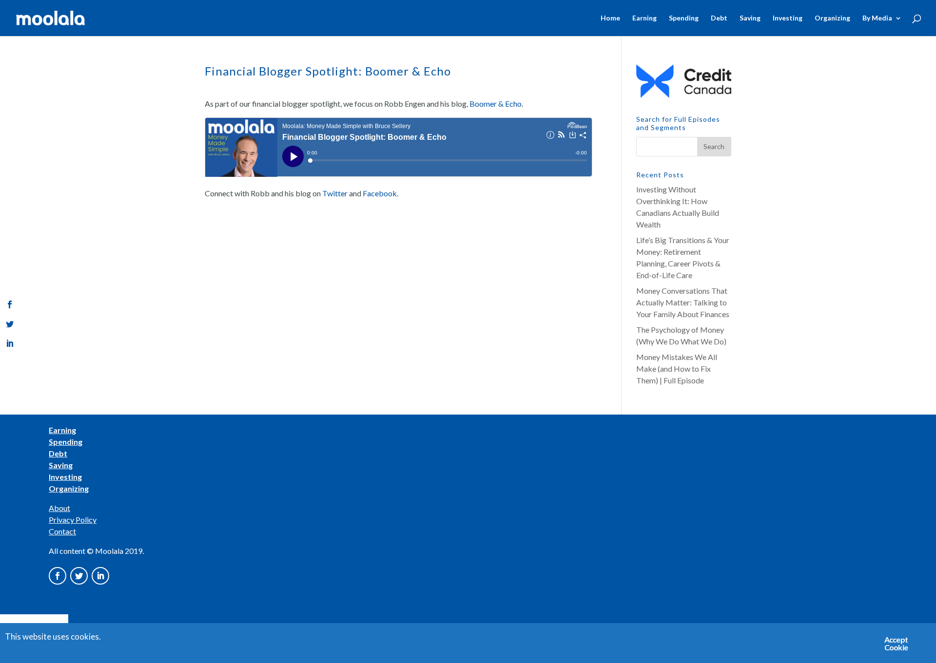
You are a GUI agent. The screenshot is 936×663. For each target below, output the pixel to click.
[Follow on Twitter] (79, 576)
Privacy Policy (73, 519)
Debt (719, 18)
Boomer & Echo (495, 103)
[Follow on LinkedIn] (100, 576)
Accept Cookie (896, 643)
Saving (750, 18)
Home (610, 18)
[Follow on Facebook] (57, 576)
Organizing (832, 18)
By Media (877, 18)
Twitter (335, 193)
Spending (684, 18)
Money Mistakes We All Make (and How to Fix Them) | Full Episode (676, 368)
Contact (62, 531)
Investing (787, 18)
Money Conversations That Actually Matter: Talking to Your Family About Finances (682, 302)
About (59, 507)
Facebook (380, 193)
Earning (644, 18)
